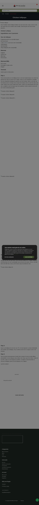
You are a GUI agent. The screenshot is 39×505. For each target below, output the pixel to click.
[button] (9, 257)
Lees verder (16, 254)
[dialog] (19, 252)
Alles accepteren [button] (28, 257)
